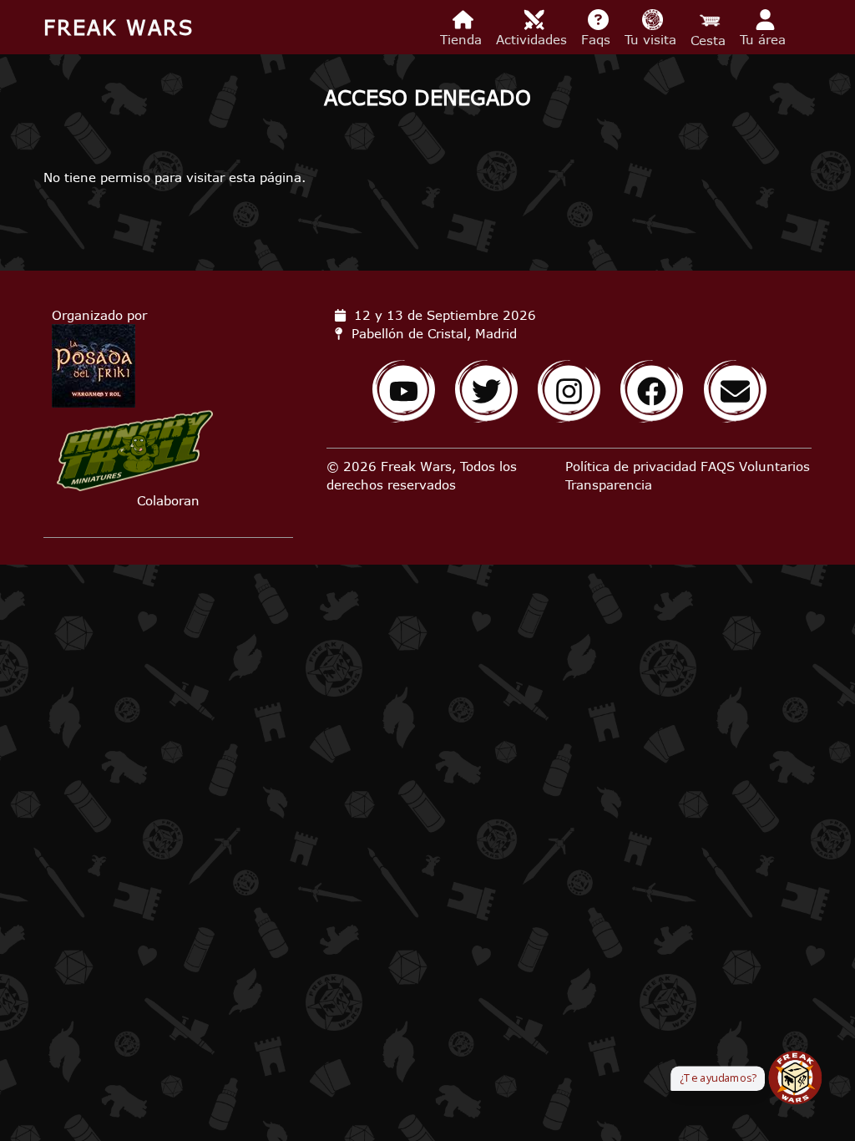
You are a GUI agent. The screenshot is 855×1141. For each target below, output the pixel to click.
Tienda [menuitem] (463, 39)
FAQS (718, 466)
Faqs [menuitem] (598, 39)
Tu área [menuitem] (765, 39)
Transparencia (608, 484)
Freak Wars (118, 27)
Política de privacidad (630, 466)
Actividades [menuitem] (533, 39)
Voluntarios (774, 466)
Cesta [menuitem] (710, 40)
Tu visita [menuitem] (652, 39)
